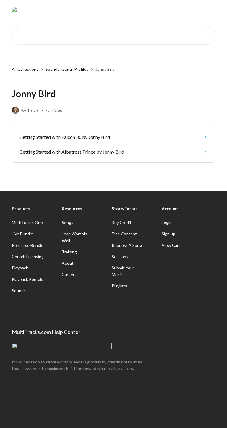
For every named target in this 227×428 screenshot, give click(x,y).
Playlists (119, 285)
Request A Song (127, 245)
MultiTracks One (27, 222)
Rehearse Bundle (27, 245)
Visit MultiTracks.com (160, 9)
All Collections (25, 69)
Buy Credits (123, 222)
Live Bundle (22, 233)
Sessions (120, 256)
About (68, 263)
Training (69, 251)
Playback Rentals (27, 279)
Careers (69, 274)
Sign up (168, 233)
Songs (67, 222)
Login (167, 222)
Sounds (19, 290)
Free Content (124, 233)
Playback (20, 267)
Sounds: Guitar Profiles (67, 69)
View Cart (171, 245)
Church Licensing (28, 256)
